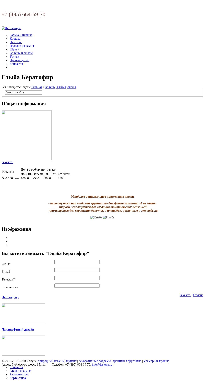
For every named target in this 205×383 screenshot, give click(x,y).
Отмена (198, 295)
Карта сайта (18, 378)
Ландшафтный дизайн (18, 329)
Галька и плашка (21, 35)
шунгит (71, 361)
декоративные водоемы (95, 361)
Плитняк (16, 42)
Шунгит (15, 49)
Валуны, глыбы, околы (60, 87)
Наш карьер (10, 297)
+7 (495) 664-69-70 (23, 14)
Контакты (16, 63)
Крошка (15, 38)
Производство (19, 60)
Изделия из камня (22, 45)
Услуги (14, 56)
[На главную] (11, 28)
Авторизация (19, 374)
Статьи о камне (20, 370)
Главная (36, 87)
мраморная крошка (156, 361)
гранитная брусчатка (127, 361)
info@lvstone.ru (102, 364)
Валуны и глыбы (21, 53)
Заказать (7, 162)
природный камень (51, 361)
